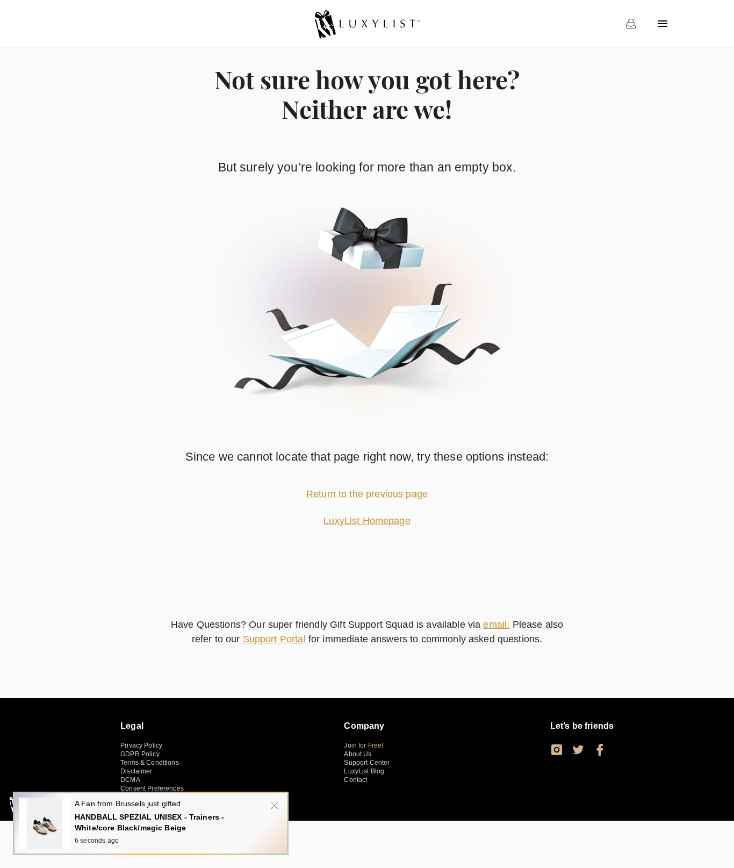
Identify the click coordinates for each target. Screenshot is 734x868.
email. (496, 624)
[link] (366, 24)
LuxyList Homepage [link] (367, 520)
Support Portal (274, 639)
